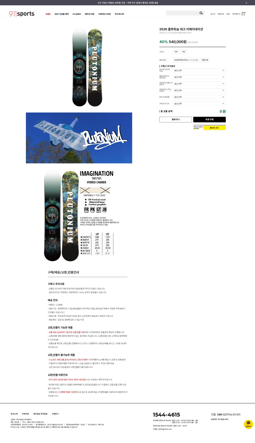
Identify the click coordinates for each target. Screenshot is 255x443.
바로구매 (210, 119)
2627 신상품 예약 (62, 14)
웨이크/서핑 (89, 14)
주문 (228, 14)
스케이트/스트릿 (104, 14)
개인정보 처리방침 (40, 413)
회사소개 (14, 413)
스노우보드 (76, 14)
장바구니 (176, 119)
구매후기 (55, 413)
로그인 (212, 14)
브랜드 (48, 14)
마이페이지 (236, 14)
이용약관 (25, 413)
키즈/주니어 (119, 14)
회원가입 (221, 14)
